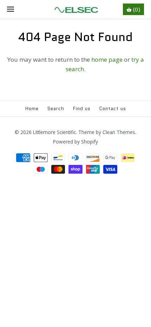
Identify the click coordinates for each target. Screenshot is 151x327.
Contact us (112, 108)
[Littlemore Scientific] (75, 9)
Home (32, 108)
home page (107, 59)
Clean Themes (119, 132)
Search (55, 108)
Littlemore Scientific (54, 132)
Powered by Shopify (75, 141)
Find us (82, 108)
